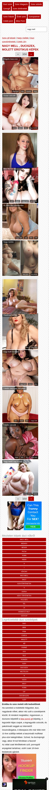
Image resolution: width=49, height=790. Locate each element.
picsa (24, 551)
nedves (24, 543)
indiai (24, 559)
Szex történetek (20, 8)
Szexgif (6, 8)
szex (24, 664)
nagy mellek (33, 128)
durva (24, 592)
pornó (35, 494)
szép (24, 700)
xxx (24, 651)
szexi (24, 680)
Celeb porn (8, 21)
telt (24, 655)
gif (24, 692)
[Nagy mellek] (20, 275)
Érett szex (21, 16)
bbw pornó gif (27, 719)
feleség (24, 600)
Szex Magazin (21, 4)
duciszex (24, 668)
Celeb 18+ (22, 41)
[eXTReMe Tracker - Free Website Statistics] (4, 786)
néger (21, 421)
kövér (30, 384)
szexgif (24, 616)
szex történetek (24, 596)
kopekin (28, 91)
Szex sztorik (36, 4)
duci (11, 201)
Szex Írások (8, 16)
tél (24, 604)
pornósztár (34, 201)
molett (24, 639)
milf (36, 238)
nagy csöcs (27, 494)
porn (24, 555)
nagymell (24, 576)
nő (24, 643)
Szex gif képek (8, 38)
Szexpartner (34, 16)
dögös (17, 201)
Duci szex (7, 4)
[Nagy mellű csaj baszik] (20, 495)
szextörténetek (24, 584)
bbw (22, 91)
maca (35, 91)
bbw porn (26, 274)
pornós (24, 659)
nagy (24, 580)
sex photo (34, 274)
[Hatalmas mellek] (20, 349)
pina (26, 238)
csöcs (24, 635)
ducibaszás (24, 696)
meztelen (24, 672)
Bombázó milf (24, 612)
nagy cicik (34, 421)
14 (24, 608)
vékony (24, 572)
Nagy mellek (23, 38)
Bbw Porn (20, 21)
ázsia (14, 128)
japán (20, 128)
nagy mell (16, 91)
